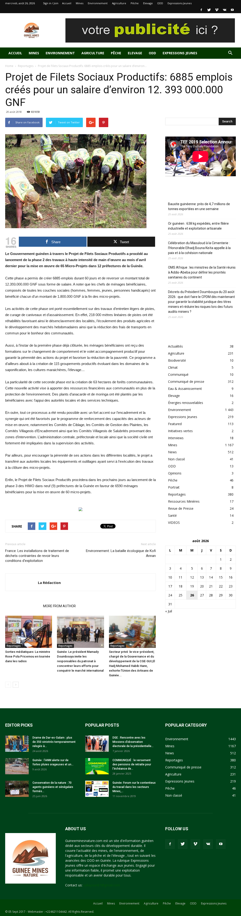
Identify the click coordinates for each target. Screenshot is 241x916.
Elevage (148, 3)
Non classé (176, 459)
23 (231, 586)
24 (170, 595)
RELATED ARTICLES (22, 606)
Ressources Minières (184, 501)
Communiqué (178, 374)
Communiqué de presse (186, 381)
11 (180, 577)
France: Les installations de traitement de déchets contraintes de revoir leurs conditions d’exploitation (37, 556)
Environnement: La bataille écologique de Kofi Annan (121, 553)
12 (192, 577)
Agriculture (119, 3)
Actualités (175, 346)
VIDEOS (174, 522)
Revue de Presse (180, 508)
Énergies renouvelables (185, 402)
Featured (175, 424)
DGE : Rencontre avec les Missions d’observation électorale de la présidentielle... (132, 742)
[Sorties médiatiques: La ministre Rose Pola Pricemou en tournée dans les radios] (28, 632)
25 (180, 595)
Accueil (66, 3)
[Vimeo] (216, 10)
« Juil (168, 611)
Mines (79, 3)
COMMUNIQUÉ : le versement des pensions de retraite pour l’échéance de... (131, 764)
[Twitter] (209, 10)
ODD (160, 3)
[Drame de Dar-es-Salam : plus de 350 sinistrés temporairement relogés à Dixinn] (17, 744)
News (172, 452)
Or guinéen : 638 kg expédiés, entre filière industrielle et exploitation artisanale (198, 226)
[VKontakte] (224, 10)
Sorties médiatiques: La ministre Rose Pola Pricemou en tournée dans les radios (27, 656)
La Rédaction (49, 582)
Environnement (98, 3)
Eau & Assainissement (185, 388)
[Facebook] (201, 10)
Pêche (135, 3)
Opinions (174, 473)
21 (211, 586)
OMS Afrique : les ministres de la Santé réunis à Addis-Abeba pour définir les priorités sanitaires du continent (202, 272)
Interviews (176, 438)
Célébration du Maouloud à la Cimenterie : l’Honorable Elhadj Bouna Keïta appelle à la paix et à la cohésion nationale (199, 248)
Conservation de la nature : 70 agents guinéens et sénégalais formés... (52, 787)
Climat (173, 367)
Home (9, 66)
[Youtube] (232, 10)
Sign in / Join (50, 3)
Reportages (25, 66)
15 (221, 577)
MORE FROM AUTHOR (59, 606)
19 (192, 586)
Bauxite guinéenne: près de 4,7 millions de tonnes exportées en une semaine (199, 206)
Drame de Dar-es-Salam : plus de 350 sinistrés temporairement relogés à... (54, 742)
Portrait (174, 487)
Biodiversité (177, 360)
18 (180, 586)
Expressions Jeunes (180, 3)
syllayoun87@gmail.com (101, 885)
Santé (172, 515)
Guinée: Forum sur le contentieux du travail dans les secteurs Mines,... (134, 787)
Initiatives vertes (180, 431)
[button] (230, 53)
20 (202, 586)
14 (211, 577)
